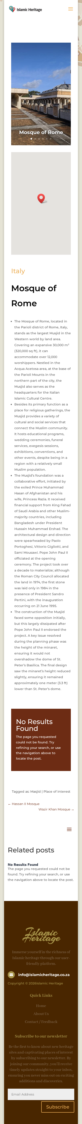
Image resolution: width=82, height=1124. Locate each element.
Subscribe (57, 1107)
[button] (43, 198)
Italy (18, 271)
